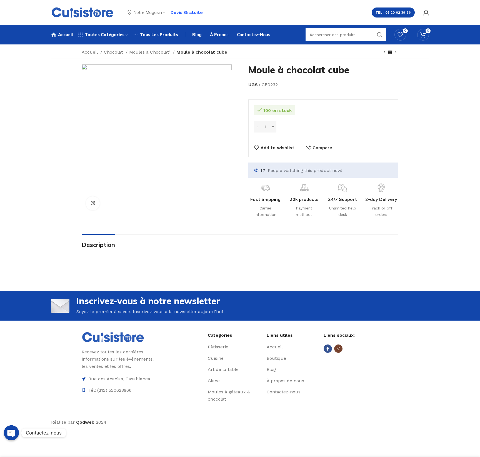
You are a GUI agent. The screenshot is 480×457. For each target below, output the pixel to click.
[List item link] (235, 347)
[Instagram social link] (338, 348)
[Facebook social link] (328, 348)
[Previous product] (384, 52)
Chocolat (114, 52)
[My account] (426, 12)
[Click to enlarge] (93, 203)
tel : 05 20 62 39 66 (393, 12)
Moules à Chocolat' (150, 52)
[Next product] (395, 52)
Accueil (90, 52)
